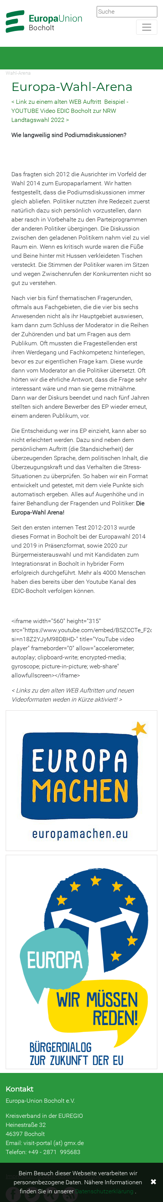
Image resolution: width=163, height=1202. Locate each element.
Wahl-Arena (18, 73)
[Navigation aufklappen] (146, 27)
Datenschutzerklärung (104, 1191)
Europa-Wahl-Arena (72, 86)
